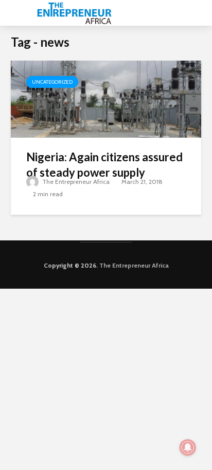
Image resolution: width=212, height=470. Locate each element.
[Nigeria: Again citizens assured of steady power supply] (106, 98)
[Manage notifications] (188, 447)
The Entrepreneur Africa (75, 181)
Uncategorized (52, 82)
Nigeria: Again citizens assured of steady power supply (104, 164)
